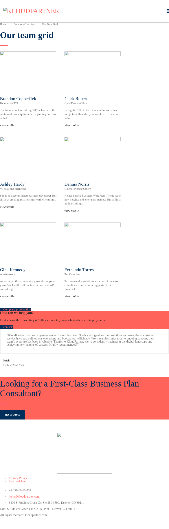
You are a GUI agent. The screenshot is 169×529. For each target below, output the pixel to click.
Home (3, 24)
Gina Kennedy (13, 269)
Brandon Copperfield (18, 98)
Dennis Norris (76, 184)
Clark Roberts (76, 98)
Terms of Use (17, 481)
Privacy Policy (18, 478)
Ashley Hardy (12, 184)
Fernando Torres (79, 269)
